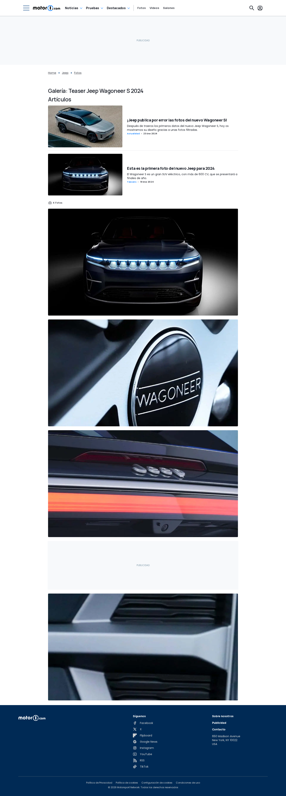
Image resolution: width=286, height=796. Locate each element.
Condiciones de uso (188, 782)
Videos (154, 8)
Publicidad (219, 723)
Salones (169, 8)
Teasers (131, 181)
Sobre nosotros (222, 716)
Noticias (71, 8)
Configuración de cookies (156, 782)
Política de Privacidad (99, 782)
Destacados (116, 8)
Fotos (141, 8)
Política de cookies (127, 782)
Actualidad (133, 133)
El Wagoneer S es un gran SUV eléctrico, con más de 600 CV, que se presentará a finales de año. (182, 176)
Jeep (65, 72)
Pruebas (92, 8)
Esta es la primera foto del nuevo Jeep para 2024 (171, 168)
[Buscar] (251, 8)
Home (52, 72)
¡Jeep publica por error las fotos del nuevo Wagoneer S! (177, 120)
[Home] (46, 7)
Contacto (218, 729)
